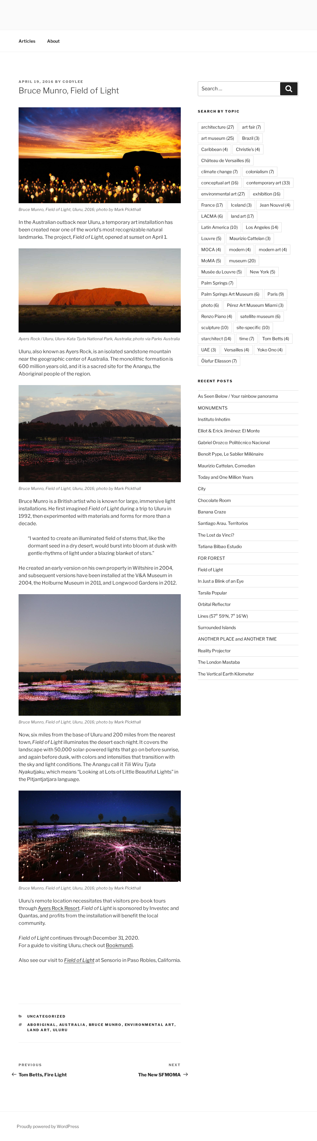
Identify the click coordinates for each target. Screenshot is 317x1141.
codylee (73, 81)
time (246, 338)
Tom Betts (275, 338)
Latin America (219, 227)
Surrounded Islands (217, 627)
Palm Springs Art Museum (230, 294)
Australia (72, 1025)
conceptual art (219, 182)
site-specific (253, 327)
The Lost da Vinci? (216, 535)
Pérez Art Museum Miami (255, 305)
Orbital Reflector (214, 604)
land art (38, 1030)
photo (210, 305)
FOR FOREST (211, 558)
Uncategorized (46, 1016)
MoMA (211, 260)
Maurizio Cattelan (250, 238)
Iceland (241, 205)
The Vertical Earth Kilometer (226, 673)
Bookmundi (119, 945)
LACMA (212, 216)
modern (240, 249)
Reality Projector (214, 650)
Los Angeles (262, 227)
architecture (217, 127)
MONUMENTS (213, 407)
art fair (251, 127)
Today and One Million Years (225, 477)
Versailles (236, 349)
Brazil (250, 138)
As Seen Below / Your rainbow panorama (238, 396)
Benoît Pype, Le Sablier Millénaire (230, 454)
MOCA (211, 249)
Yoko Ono (270, 349)
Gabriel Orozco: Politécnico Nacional (234, 442)
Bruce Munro (105, 1025)
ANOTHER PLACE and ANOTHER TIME (237, 638)
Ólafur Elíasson (219, 360)
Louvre (211, 238)
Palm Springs (217, 282)
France (212, 205)
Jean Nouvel (275, 205)
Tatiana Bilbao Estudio (220, 546)
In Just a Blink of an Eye (221, 581)
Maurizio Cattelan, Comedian (226, 465)
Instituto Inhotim (214, 419)
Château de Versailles (225, 160)
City (202, 488)
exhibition (266, 193)
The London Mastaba (219, 662)
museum (242, 260)
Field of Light (210, 569)
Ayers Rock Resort (59, 908)
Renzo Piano (216, 316)
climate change (219, 171)
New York (262, 271)
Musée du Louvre (221, 271)
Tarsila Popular (212, 592)
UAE (208, 349)
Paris (275, 294)
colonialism (260, 171)
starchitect (216, 338)
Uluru (60, 1030)
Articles (27, 41)
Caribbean (214, 149)
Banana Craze (212, 511)
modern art (273, 249)
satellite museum (260, 316)
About (53, 41)
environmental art (150, 1025)
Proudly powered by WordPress (48, 1126)
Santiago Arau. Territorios (223, 523)
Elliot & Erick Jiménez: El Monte (229, 430)
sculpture (214, 327)
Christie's (248, 149)
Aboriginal (41, 1025)
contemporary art (268, 182)
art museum (217, 138)
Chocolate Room (214, 500)
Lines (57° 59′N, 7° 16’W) (223, 616)
